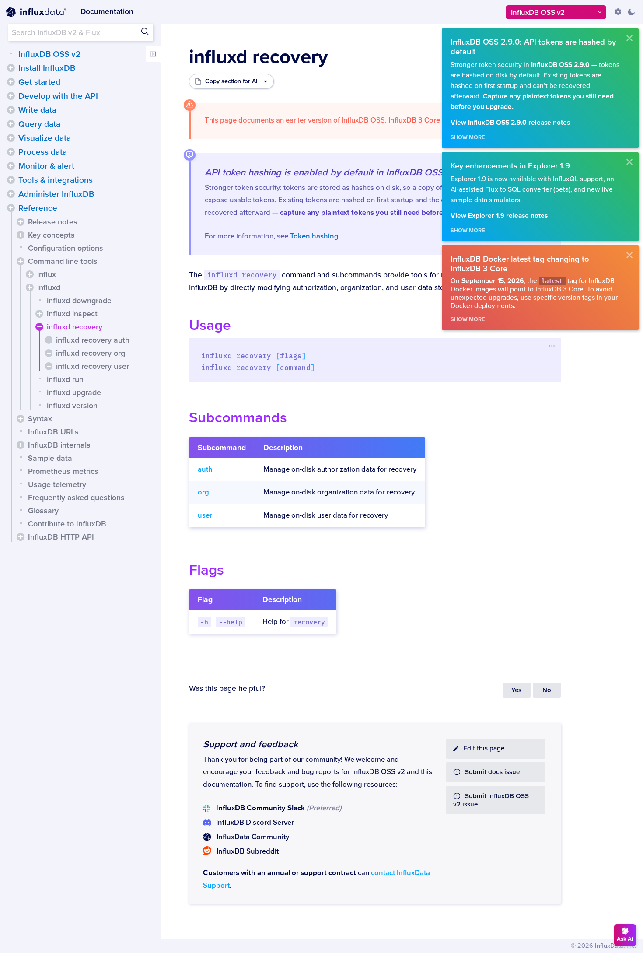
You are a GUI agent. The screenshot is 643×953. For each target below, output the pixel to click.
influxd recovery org (90, 353)
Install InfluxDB (46, 68)
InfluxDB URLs (53, 432)
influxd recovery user (92, 366)
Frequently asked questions (76, 497)
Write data (37, 110)
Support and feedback (250, 744)
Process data (42, 152)
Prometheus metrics (63, 471)
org (203, 492)
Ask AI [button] (625, 938)
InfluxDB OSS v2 (49, 54)
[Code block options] (552, 345)
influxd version (72, 405)
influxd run (65, 379)
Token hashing (314, 236)
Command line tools (63, 261)
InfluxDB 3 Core (414, 120)
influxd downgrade (79, 300)
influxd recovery (74, 327)
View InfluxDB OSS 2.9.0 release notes (510, 123)
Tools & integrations (55, 180)
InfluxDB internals (59, 445)
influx (46, 274)
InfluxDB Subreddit (248, 851)
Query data (39, 124)
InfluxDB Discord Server (255, 822)
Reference (37, 208)
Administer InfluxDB (56, 194)
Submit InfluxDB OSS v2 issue (491, 800)
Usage (210, 325)
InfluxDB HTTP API (61, 537)
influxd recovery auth (92, 340)
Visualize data (44, 138)
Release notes (52, 222)
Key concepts (51, 235)
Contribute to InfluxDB (67, 524)
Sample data (50, 458)
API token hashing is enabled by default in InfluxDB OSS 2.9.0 (336, 172)
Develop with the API (58, 96)
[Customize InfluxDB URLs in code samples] (618, 11)
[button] (11, 68)
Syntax (40, 419)
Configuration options (65, 248)
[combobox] (80, 32)
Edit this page (483, 748)
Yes (516, 690)
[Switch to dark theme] (631, 11)
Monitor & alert (46, 166)
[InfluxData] (36, 12)
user (205, 515)
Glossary (43, 510)
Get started (39, 82)
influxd (48, 287)
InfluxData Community (253, 837)
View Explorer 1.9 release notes (499, 216)
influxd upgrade (74, 392)
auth (205, 469)
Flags (206, 570)
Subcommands (238, 418)
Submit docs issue (492, 772)
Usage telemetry (57, 484)
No (546, 690)
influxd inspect (72, 314)
